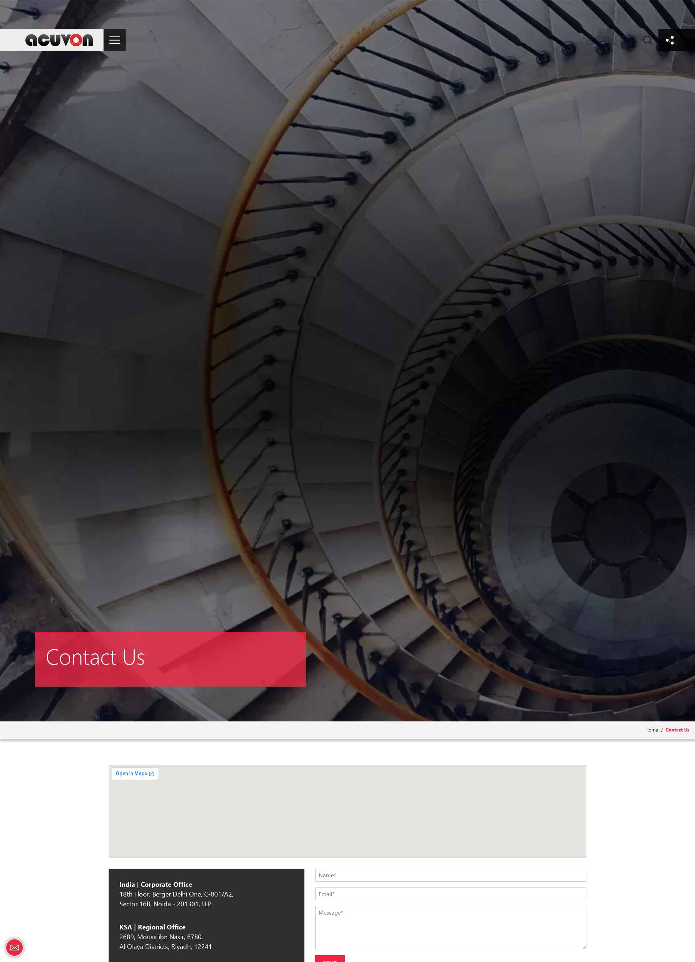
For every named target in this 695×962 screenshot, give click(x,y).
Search (647, 40)
